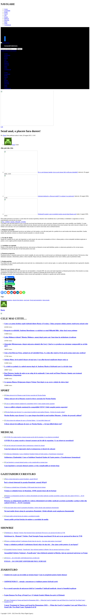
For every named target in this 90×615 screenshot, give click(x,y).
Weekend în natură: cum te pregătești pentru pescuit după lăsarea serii (57, 214)
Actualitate (7, 10)
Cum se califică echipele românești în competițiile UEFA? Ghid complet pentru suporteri (35, 407)
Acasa (6, 9)
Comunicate (7, 25)
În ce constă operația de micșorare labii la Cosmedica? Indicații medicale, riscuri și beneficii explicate (40, 588)
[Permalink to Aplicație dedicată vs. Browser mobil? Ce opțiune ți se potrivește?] (21, 196)
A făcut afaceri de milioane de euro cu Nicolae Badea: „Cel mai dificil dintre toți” (33, 424)
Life (5, 15)
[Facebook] (2, 292)
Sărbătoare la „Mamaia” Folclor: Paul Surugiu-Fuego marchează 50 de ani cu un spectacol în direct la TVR (43, 536)
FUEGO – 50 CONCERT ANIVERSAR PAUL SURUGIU (25, 561)
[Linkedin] (11, 292)
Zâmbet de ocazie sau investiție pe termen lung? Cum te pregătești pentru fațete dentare (35, 575)
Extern (6, 17)
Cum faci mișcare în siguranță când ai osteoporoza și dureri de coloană (29, 449)
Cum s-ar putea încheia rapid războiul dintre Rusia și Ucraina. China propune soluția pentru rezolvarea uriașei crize (46, 324)
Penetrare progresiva (6, 300)
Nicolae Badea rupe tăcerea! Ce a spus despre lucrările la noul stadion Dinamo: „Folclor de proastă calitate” (43, 415)
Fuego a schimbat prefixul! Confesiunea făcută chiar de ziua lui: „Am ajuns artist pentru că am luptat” (41, 544)
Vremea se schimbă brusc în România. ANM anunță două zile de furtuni (30, 491)
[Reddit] (8, 292)
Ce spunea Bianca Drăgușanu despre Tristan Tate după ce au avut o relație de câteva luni (36, 382)
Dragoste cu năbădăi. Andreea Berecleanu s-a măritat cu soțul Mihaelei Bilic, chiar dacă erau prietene (40, 330)
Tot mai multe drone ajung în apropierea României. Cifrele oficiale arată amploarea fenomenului (39, 511)
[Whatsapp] (23, 292)
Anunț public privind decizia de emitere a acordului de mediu (26, 519)
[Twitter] (5, 292)
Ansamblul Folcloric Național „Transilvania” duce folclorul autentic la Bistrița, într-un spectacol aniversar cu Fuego (46, 553)
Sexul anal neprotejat (36, 300)
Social (6, 14)
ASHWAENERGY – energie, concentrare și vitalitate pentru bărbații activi (31, 581)
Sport (5, 21)
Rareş (4, 135)
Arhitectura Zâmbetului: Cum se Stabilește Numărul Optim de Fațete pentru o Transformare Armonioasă (42, 457)
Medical (6, 18)
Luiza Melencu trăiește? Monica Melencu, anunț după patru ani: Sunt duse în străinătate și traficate (40, 337)
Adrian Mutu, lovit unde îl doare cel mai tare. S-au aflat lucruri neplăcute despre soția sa (36, 360)
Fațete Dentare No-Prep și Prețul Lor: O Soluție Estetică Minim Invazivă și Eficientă (34, 595)
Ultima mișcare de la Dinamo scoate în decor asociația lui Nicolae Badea (30, 399)
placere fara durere (18, 300)
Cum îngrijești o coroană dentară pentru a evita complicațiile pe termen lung (31, 466)
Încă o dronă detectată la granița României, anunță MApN (25, 482)
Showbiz (6, 20)
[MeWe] (17, 292)
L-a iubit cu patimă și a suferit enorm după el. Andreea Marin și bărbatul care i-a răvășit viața (38, 366)
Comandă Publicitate (10, 46)
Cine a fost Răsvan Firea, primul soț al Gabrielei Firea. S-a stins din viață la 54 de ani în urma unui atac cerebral (44, 353)
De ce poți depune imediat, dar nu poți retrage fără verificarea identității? (58, 172)
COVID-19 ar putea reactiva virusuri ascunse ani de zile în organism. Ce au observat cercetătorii (38, 440)
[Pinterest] (14, 292)
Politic (6, 12)
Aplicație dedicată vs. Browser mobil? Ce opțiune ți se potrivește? (56, 196)
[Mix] (20, 292)
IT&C (6, 23)
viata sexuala (45, 300)
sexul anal (26, 300)
